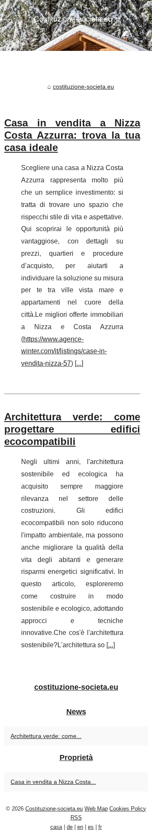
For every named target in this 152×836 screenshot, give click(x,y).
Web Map (96, 808)
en (80, 827)
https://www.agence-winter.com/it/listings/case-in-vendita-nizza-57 (64, 351)
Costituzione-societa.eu (54, 808)
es (91, 827)
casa (56, 827)
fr (100, 827)
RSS (76, 817)
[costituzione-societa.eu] (76, 25)
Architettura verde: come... (46, 736)
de (70, 827)
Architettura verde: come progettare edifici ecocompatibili (72, 429)
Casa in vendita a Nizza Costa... (53, 781)
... (78, 363)
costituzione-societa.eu (83, 86)
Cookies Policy (127, 808)
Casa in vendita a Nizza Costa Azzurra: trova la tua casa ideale (72, 135)
